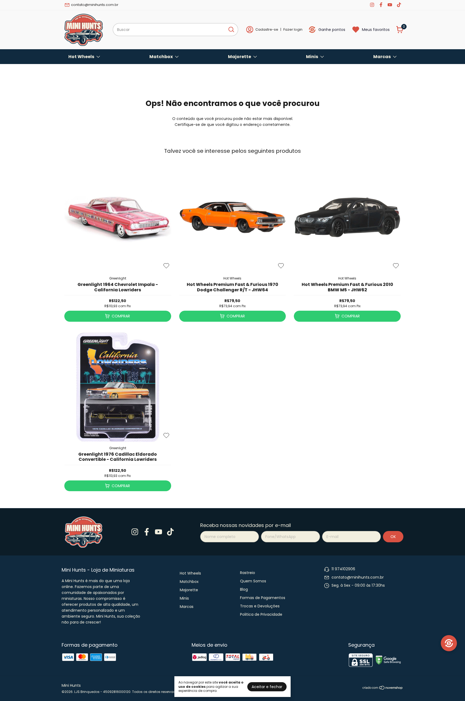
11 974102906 (343, 569)
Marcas (382, 57)
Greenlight (117, 278)
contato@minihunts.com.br (94, 4)
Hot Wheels (81, 57)
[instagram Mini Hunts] (372, 5)
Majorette (239, 57)
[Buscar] (230, 29)
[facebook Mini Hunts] (380, 5)
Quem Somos (253, 581)
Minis (312, 57)
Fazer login (292, 29)
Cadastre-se (266, 29)
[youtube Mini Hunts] (389, 5)
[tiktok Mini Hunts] (398, 5)
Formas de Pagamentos (262, 597)
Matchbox (161, 57)
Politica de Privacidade (261, 614)
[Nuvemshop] (382, 688)
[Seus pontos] (449, 643)
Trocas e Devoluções (260, 606)
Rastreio (247, 572)
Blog (244, 589)
